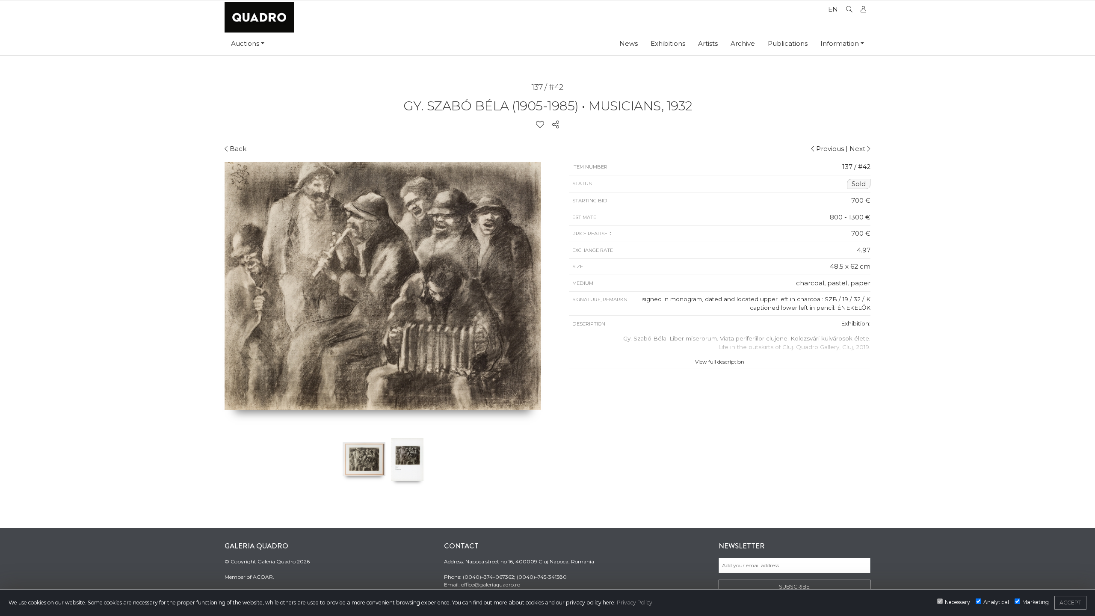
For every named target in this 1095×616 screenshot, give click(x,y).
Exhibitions (668, 43)
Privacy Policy (634, 602)
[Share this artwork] (555, 125)
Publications (788, 43)
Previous (829, 149)
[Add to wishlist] (540, 125)
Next (858, 149)
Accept (1070, 602)
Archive (743, 43)
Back (237, 149)
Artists (708, 43)
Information (839, 43)
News (628, 43)
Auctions (245, 43)
